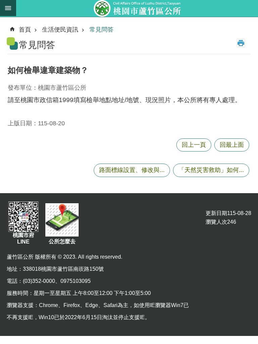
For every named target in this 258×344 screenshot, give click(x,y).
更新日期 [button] (216, 213)
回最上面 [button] (232, 144)
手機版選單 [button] (8, 8)
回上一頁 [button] (194, 144)
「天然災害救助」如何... (211, 170)
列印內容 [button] (240, 43)
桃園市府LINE (23, 238)
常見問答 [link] (101, 29)
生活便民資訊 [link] (60, 29)
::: (5, 21)
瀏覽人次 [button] (216, 222)
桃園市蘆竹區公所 (137, 8)
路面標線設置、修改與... (132, 170)
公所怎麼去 (62, 241)
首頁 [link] (25, 29)
